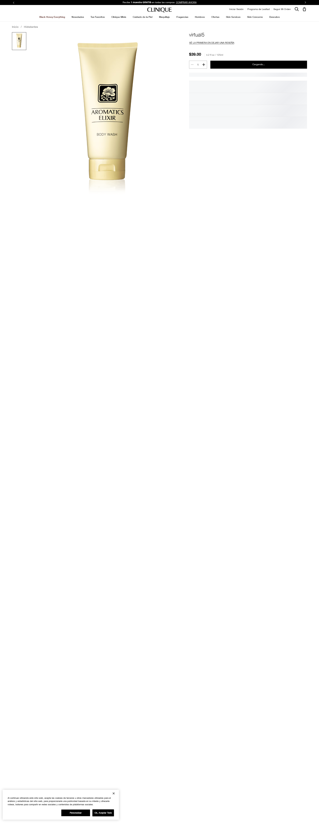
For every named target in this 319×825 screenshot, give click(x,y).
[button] (305, 9)
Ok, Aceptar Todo (103, 813)
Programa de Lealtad (258, 9)
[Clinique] (159, 10)
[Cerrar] (113, 793)
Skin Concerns (255, 16)
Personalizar (76, 813)
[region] (61, 805)
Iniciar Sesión (236, 9)
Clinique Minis (118, 16)
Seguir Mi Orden (282, 9)
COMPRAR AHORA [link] (186, 2)
